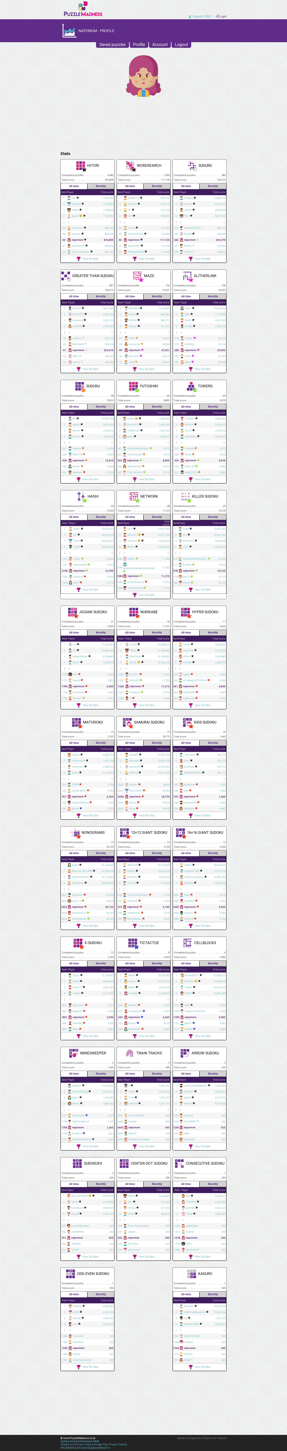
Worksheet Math (89, 1441)
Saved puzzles (112, 44)
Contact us (66, 1444)
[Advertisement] (143, 123)
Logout (181, 44)
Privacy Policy (83, 1444)
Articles (71, 1447)
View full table (90, 258)
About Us (104, 1447)
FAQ (62, 1447)
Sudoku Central (69, 1441)
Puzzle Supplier (88, 1447)
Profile (139, 44)
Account (160, 44)
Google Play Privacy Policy (109, 1444)
